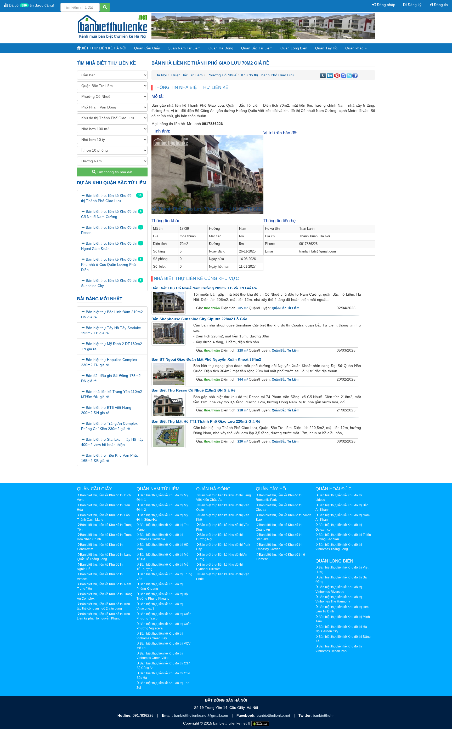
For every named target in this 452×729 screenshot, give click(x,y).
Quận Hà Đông (220, 48)
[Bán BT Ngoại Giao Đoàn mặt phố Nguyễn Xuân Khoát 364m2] (168, 374)
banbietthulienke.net (274, 715)
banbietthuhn (324, 715)
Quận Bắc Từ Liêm (257, 48)
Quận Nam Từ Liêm (184, 48)
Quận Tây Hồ (326, 48)
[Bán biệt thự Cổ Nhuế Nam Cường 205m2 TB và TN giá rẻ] (168, 302)
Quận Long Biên (293, 48)
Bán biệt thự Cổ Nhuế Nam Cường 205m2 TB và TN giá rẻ (204, 288)
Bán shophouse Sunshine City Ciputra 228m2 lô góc (199, 319)
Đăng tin (440, 5)
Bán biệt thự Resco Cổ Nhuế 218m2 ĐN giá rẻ (193, 390)
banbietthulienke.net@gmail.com (201, 715)
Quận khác (354, 48)
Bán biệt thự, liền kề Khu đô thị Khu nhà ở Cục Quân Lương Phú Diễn (109, 264)
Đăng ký (414, 5)
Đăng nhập (385, 5)
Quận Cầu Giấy (147, 48)
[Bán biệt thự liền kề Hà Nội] (112, 26)
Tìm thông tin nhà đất (114, 172)
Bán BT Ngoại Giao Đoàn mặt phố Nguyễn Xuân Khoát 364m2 (206, 359)
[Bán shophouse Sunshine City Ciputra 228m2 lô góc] (168, 333)
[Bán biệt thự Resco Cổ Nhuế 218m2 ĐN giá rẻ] (168, 405)
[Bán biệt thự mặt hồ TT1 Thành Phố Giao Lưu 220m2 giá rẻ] (168, 436)
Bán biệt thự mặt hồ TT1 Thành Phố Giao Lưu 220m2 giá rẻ (205, 421)
